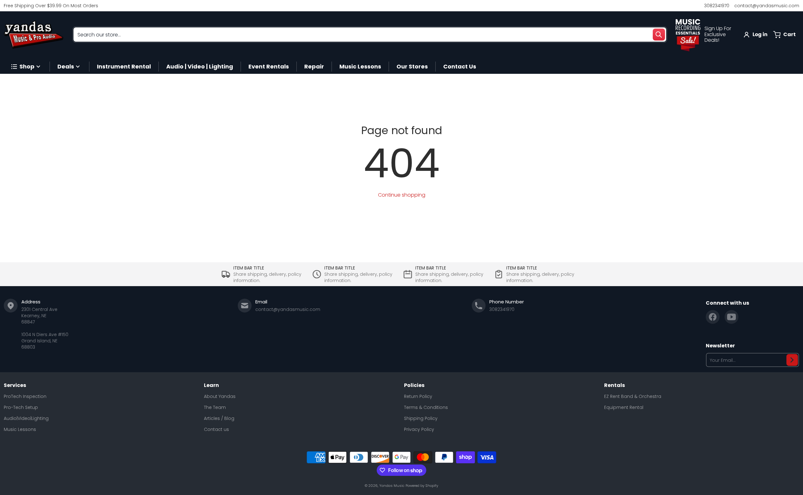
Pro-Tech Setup (21, 407)
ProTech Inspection (25, 396)
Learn (211, 385)
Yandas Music (391, 485)
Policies (414, 385)
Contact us (216, 429)
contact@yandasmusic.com (766, 6)
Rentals (614, 385)
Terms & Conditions (426, 407)
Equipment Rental (623, 407)
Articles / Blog (219, 418)
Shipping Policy (421, 418)
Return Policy (418, 396)
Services (15, 385)
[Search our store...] (659, 35)
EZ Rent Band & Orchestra (632, 396)
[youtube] (731, 317)
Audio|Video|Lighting (26, 418)
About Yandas (220, 396)
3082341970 (716, 6)
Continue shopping (401, 195)
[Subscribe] (792, 360)
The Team (215, 407)
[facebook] (713, 317)
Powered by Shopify (422, 485)
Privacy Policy (419, 429)
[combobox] (369, 34)
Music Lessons (20, 429)
